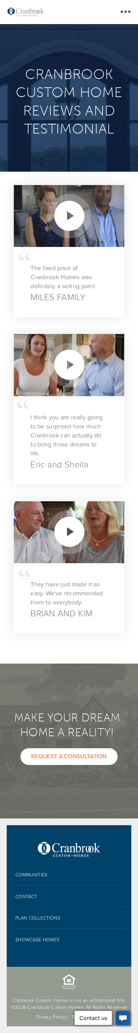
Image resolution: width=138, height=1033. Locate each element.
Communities (31, 875)
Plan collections (37, 918)
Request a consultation (69, 756)
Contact (26, 896)
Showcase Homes (37, 940)
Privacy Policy (50, 1017)
